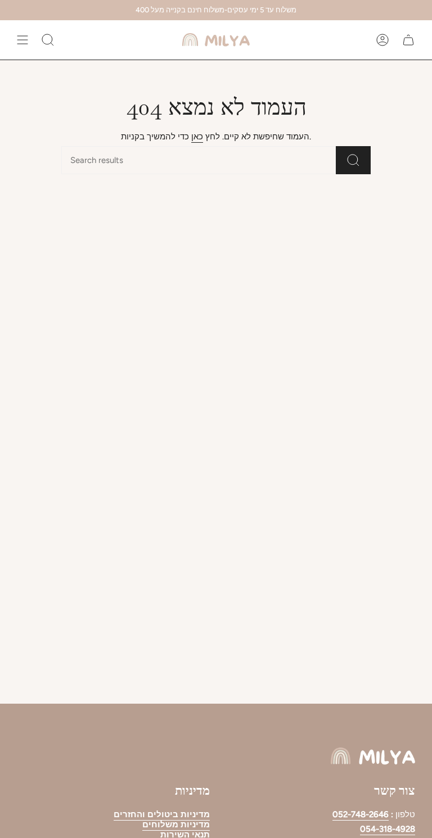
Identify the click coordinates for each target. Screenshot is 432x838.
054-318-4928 (387, 829)
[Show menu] (22, 40)
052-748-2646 (360, 814)
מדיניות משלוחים (176, 824)
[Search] (353, 160)
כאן (197, 137)
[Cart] (408, 40)
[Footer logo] (373, 756)
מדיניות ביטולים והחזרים (162, 814)
